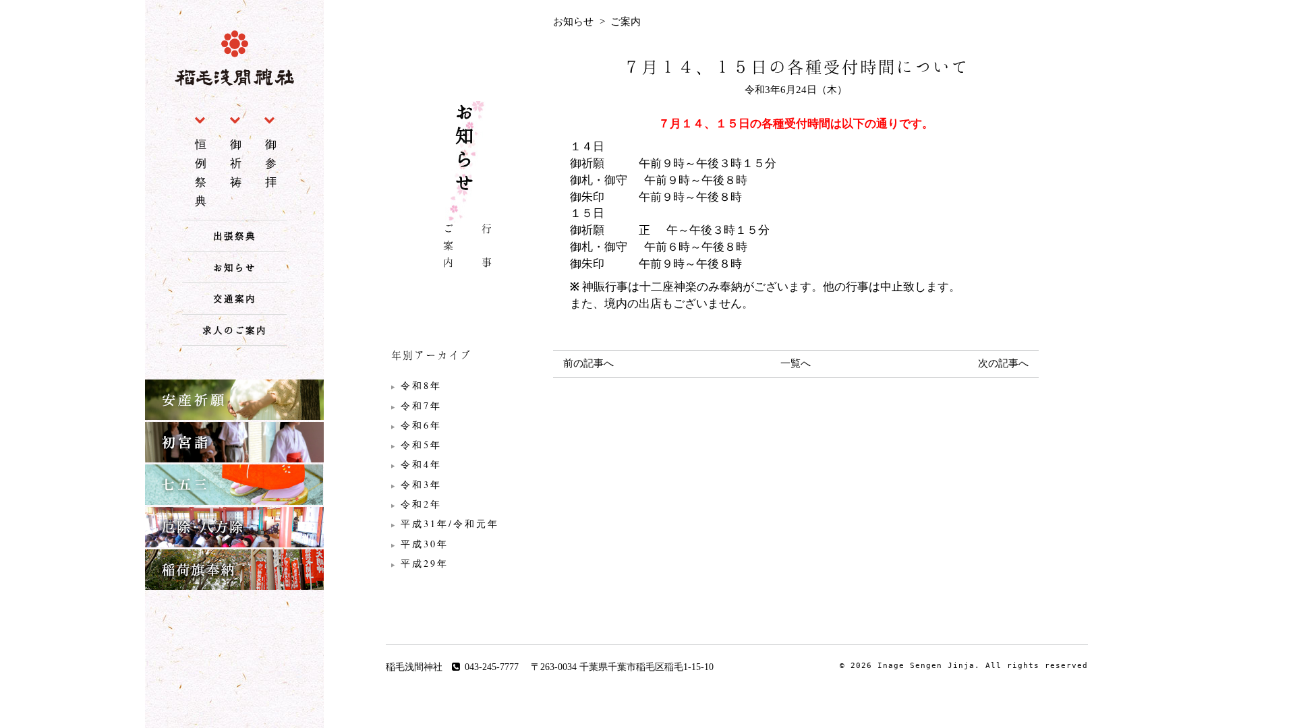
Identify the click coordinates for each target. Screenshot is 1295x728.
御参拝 (272, 163)
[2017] (465, 563)
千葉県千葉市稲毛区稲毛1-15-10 (646, 667)
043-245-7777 (492, 667)
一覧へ (795, 363)
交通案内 (234, 298)
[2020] (465, 504)
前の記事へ (588, 363)
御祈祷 (237, 163)
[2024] (465, 425)
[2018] (465, 544)
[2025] (465, 406)
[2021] (465, 485)
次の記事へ (1003, 363)
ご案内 (449, 247)
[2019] (465, 524)
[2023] (465, 445)
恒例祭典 (202, 172)
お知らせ (234, 267)
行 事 (486, 247)
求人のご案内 (234, 330)
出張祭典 (234, 236)
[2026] (465, 385)
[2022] (465, 464)
